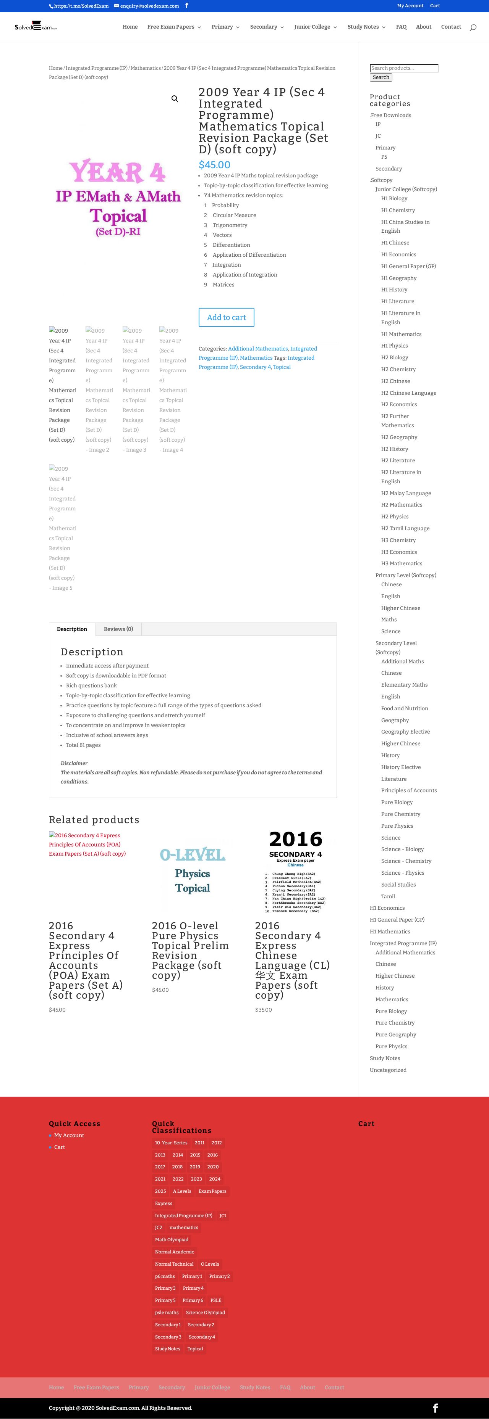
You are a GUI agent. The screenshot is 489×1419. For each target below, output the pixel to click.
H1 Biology (394, 198)
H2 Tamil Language (405, 528)
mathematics (184, 1227)
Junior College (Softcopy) (406, 189)
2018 (177, 1167)
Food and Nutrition (404, 708)
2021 (160, 1179)
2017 (160, 1167)
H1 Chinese (395, 243)
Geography (395, 720)
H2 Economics (399, 404)
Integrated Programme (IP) (97, 68)
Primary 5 (165, 1300)
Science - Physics (402, 873)
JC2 (158, 1227)
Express (163, 1203)
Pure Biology (397, 802)
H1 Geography (399, 278)
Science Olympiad (205, 1312)
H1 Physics (394, 346)
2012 (217, 1142)
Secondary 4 (255, 367)
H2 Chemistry (398, 369)
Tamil (388, 896)
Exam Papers (213, 1191)
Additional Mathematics (258, 349)
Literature (394, 779)
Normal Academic (174, 1252)
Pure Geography (396, 1034)
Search (381, 77)
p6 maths (165, 1276)
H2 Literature (398, 460)
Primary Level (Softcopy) (406, 575)
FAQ (401, 27)
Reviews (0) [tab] (118, 629)
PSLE (215, 1300)
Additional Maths (402, 661)
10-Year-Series (171, 1142)
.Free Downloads (390, 115)
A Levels (182, 1191)
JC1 (223, 1215)
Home (130, 27)
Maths (389, 619)
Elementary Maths (404, 685)
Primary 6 (193, 1300)
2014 (178, 1155)
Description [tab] (72, 629)
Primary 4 (193, 1288)
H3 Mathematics (402, 563)
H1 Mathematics (401, 334)
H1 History (394, 289)
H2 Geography (399, 437)
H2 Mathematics (402, 505)
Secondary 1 (168, 1324)
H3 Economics (399, 552)
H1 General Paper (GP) (408, 266)
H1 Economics (398, 254)
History (390, 755)
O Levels (210, 1264)
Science (391, 631)
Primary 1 (192, 1276)
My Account (410, 5)
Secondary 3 (168, 1337)
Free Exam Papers (170, 27)
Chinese (391, 584)
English (390, 596)
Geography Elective (405, 732)
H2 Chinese (395, 381)
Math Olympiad (171, 1239)
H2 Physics (395, 516)
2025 (160, 1191)
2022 (178, 1179)
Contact (451, 27)
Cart (435, 5)
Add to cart (226, 317)
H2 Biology (394, 357)
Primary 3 (165, 1288)
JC (378, 136)
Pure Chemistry (401, 814)
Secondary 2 (201, 1324)
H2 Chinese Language (409, 393)
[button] (175, 99)
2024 (214, 1179)
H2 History (394, 449)
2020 (213, 1167)
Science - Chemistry (406, 861)
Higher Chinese (401, 608)
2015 (195, 1155)
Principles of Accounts (409, 790)
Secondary (263, 27)
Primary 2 (219, 1276)
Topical (282, 367)
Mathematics (146, 68)
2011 (199, 1142)
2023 (196, 1179)
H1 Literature (398, 301)
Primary (222, 27)
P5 (384, 157)
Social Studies (398, 885)
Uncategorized (388, 1070)
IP (378, 124)
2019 (195, 1167)
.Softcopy (381, 180)
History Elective (401, 767)
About (424, 27)
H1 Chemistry (398, 210)
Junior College (312, 27)
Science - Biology (402, 849)
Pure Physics (397, 826)
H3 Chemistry (398, 540)
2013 (160, 1155)
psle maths (167, 1312)
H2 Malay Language (406, 493)
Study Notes (363, 27)
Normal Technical (174, 1264)
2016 (212, 1155)
